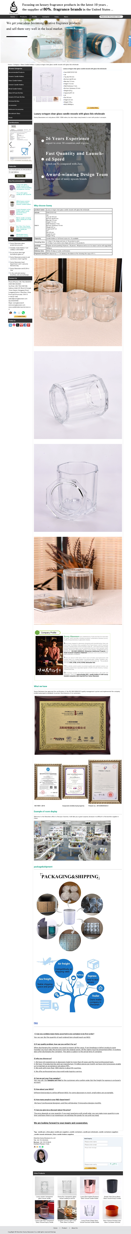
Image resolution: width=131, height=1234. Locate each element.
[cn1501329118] (40, 1147)
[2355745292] (35, 1147)
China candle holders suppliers (63, 1134)
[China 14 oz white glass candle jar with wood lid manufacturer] (12, 195)
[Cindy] (10, 312)
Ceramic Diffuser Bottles (17, 97)
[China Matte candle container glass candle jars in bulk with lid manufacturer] (12, 220)
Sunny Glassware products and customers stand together (20, 254)
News (66, 17)
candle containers (76, 1132)
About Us (75, 1228)
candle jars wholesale (90, 1132)
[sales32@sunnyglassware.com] (37, 1147)
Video (56, 17)
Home (12, 17)
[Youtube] (21, 325)
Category (16, 64)
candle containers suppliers (108, 1132)
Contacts (45, 17)
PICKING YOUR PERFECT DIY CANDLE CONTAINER (19, 244)
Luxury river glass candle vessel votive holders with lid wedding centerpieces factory (23, 187)
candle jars (41, 1132)
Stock (10, 117)
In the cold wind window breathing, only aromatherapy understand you (19, 270)
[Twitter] (17, 325)
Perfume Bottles (14, 101)
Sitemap (53, 1232)
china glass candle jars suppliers (57, 1132)
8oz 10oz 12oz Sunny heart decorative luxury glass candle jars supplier (23, 228)
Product (64, 1228)
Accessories (13, 105)
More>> (24, 239)
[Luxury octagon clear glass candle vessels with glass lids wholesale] (47, 81)
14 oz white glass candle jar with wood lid (23, 193)
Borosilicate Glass (14, 113)
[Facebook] (24, 325)
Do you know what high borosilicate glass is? (17, 249)
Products (23, 17)
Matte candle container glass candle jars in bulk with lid (23, 219)
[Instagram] (14, 325)
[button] (63, 61)
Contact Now (20, 316)
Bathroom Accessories (16, 109)
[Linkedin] (10, 325)
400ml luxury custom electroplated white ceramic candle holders (23, 202)
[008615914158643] (42, 1147)
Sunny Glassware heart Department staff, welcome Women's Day (19, 259)
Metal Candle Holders (15, 89)
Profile (34, 17)
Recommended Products (16, 72)
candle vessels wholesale (43, 1134)
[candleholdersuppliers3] (65, 41)
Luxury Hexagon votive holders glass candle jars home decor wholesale (23, 212)
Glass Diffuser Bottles (16, 93)
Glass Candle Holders (27, 64)
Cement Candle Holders (16, 85)
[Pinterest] (28, 325)
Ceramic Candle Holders (16, 76)
